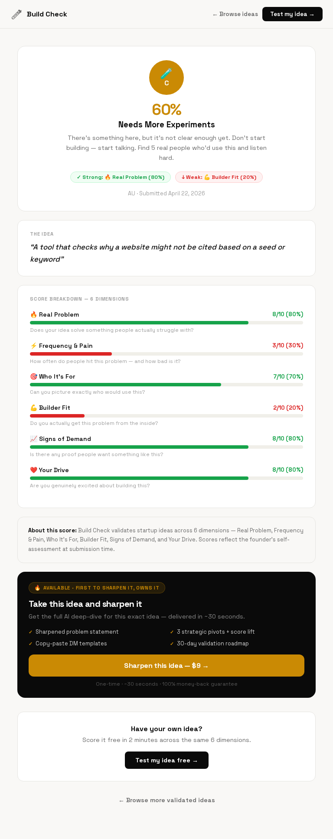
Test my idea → (292, 14)
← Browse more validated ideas (166, 800)
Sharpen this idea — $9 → (166, 665)
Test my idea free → (166, 760)
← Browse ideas (235, 14)
